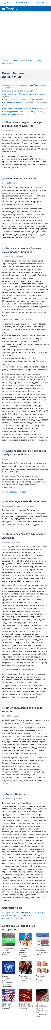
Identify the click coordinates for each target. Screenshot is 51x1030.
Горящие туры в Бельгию (31, 913)
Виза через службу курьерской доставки (20, 108)
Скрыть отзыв (27, 319)
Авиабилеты (24, 3)
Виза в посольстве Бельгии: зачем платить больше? (25, 94)
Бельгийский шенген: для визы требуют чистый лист (25, 100)
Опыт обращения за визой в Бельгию (19, 112)
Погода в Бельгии (10, 913)
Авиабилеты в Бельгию (13, 918)
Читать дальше (13, 319)
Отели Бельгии (9, 915)
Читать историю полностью (14, 492)
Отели (9, 3)
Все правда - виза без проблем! (16, 103)
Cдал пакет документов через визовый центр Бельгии (25, 85)
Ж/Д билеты (41, 3)
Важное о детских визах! (13, 91)
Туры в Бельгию (24, 915)
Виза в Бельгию (10, 115)
